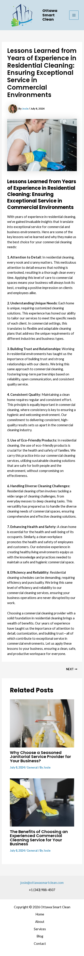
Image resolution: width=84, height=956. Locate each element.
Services (40, 929)
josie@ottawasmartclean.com (42, 883)
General (32, 767)
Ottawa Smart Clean (49, 15)
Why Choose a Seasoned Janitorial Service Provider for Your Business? (40, 756)
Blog (40, 936)
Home (39, 914)
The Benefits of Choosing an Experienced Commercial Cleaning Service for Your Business (39, 838)
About (39, 922)
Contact (40, 943)
